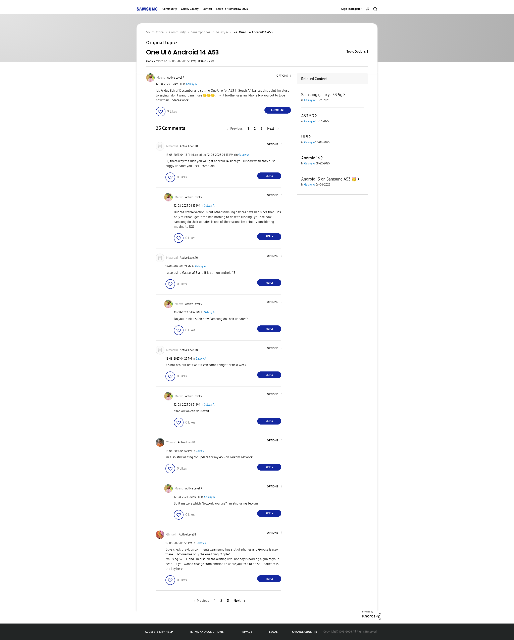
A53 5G (307, 115)
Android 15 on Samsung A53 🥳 (329, 179)
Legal (273, 632)
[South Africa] (147, 9)
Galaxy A (191, 84)
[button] (284, 76)
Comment (278, 110)
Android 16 (310, 158)
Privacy (246, 632)
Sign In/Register (351, 9)
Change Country (304, 632)
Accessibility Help (159, 632)
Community (169, 9)
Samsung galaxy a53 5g (321, 94)
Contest (207, 9)
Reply (269, 176)
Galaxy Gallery (190, 9)
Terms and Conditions (207, 632)
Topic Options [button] (356, 51)
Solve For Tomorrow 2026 (232, 9)
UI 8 (304, 136)
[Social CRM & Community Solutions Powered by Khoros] (371, 615)
